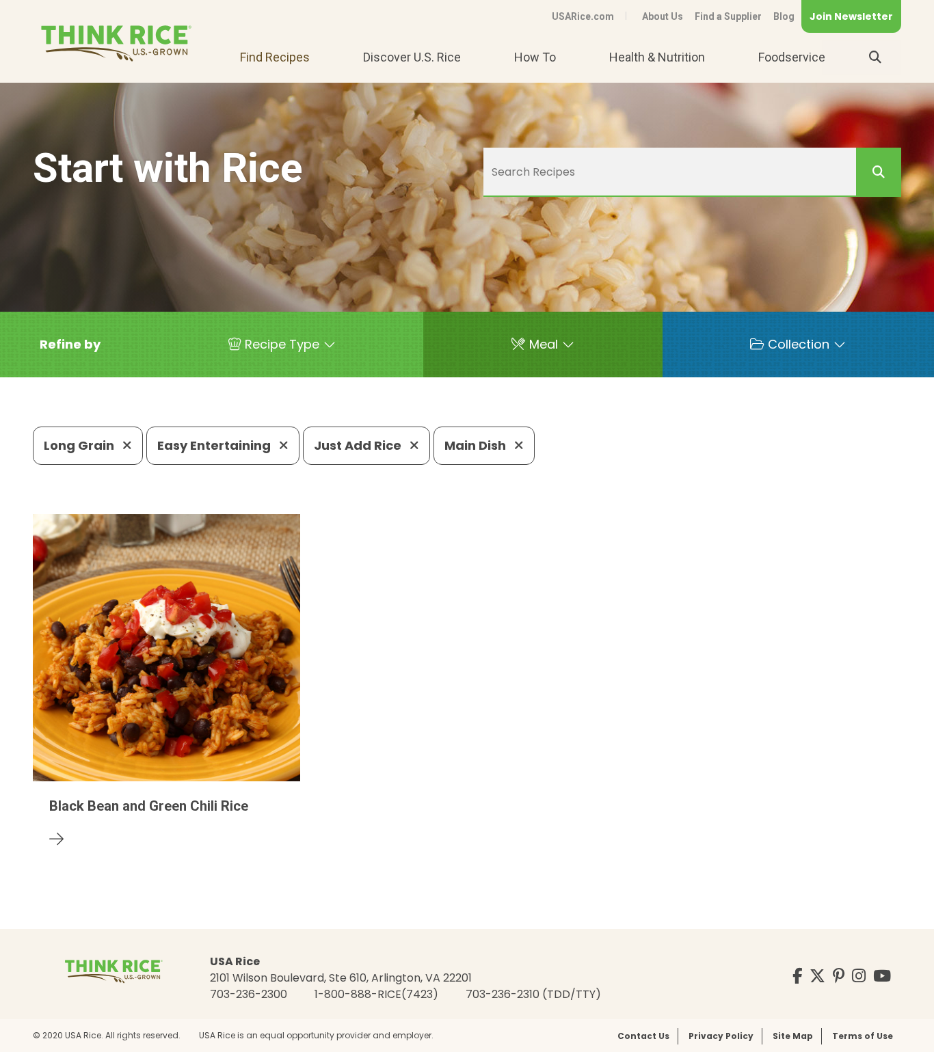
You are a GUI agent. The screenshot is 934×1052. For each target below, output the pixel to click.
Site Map (793, 1036)
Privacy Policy (721, 1036)
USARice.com (583, 16)
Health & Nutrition (657, 57)
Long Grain (80, 445)
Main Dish (476, 445)
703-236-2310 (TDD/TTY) (533, 994)
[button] (70, 344)
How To (535, 57)
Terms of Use (862, 1036)
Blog (784, 16)
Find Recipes (275, 57)
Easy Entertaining (215, 445)
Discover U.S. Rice (412, 57)
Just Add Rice (359, 445)
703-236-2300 (248, 994)
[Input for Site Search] (875, 57)
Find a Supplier (728, 16)
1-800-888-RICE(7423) (376, 994)
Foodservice (791, 57)
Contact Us (643, 1036)
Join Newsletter (851, 16)
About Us (662, 16)
